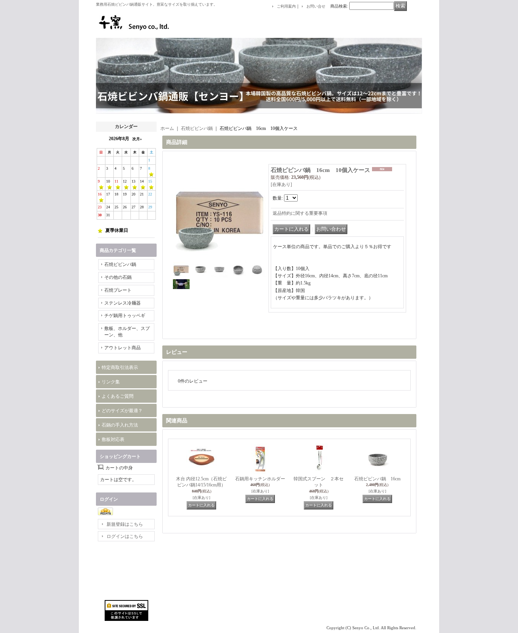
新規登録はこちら (125, 524)
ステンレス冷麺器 (122, 303)
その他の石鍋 (118, 277)
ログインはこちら (125, 536)
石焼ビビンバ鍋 (120, 264)
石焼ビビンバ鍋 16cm (377, 478)
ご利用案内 (286, 6)
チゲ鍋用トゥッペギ (124, 315)
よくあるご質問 (117, 396)
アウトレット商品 (122, 347)
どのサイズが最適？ (122, 410)
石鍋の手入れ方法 (120, 425)
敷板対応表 (113, 439)
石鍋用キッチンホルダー (260, 478)
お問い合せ (315, 6)
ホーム (167, 128)
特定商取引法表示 (120, 367)
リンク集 (111, 381)
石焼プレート (118, 290)
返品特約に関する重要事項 (300, 213)
